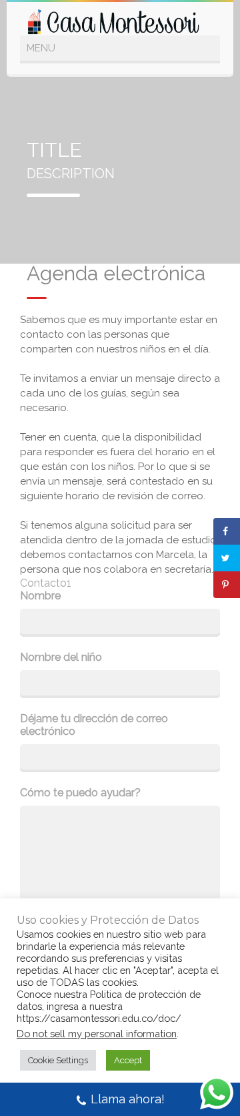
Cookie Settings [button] (58, 1060)
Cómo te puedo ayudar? (80, 792)
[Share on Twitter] (226, 558)
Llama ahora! (128, 1099)
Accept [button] (128, 1060)
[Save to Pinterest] (226, 584)
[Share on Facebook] (226, 531)
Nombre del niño (61, 657)
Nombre (40, 595)
